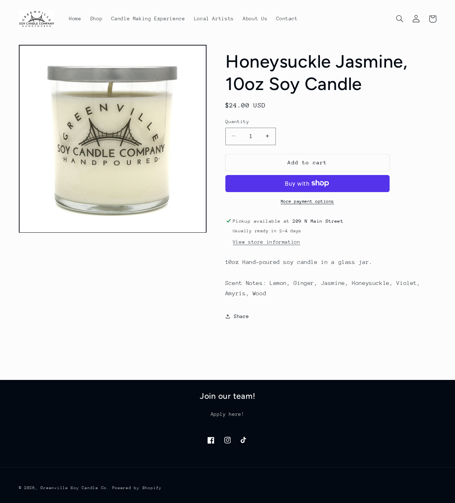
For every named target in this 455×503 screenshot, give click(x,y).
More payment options (307, 200)
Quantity (237, 121)
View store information (266, 241)
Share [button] (241, 316)
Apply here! (228, 414)
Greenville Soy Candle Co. (75, 488)
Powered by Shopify (137, 488)
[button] (400, 19)
